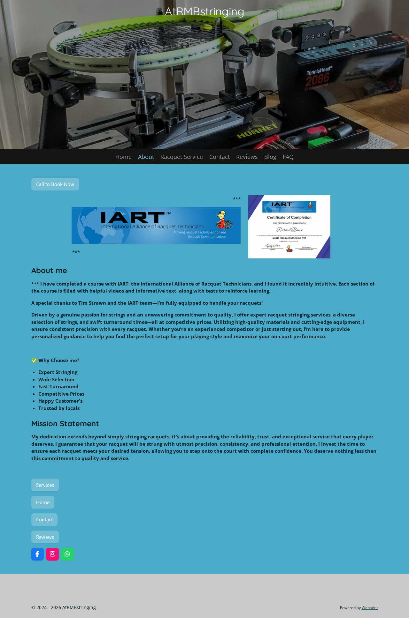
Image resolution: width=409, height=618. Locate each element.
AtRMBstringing (204, 11)
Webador (370, 607)
